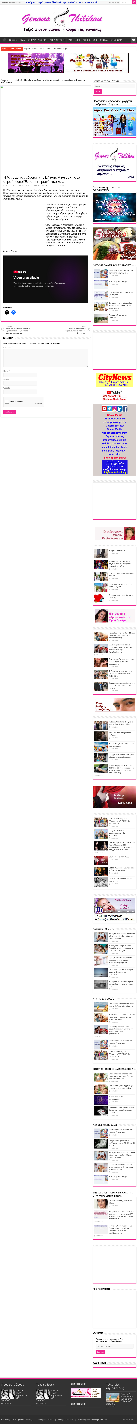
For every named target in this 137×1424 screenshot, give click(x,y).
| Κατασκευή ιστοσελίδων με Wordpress (91, 1419)
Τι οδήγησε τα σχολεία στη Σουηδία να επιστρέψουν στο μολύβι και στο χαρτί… (121, 948)
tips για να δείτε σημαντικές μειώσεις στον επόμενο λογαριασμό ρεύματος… (120, 959)
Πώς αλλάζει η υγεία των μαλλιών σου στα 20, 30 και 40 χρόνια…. (122, 1143)
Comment (8, 347)
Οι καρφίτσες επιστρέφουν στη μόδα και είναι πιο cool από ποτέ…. (122, 685)
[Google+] (112, 2)
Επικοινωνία (91, 2)
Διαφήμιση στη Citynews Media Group (45, 2)
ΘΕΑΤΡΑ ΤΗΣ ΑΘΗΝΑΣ (119, 857)
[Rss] (110, 2)
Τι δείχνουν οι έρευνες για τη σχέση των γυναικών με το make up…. (120, 673)
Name (6, 371)
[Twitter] (118, 2)
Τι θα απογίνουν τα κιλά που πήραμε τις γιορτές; (42, 49)
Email (6, 379)
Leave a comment (53, 186)
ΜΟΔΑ (22, 40)
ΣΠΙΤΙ (77, 40)
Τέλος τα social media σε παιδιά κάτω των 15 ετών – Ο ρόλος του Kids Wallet (122, 936)
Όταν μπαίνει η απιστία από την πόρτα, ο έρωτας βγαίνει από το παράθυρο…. (121, 1076)
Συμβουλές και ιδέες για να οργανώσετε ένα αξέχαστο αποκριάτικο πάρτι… (120, 563)
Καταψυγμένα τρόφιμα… (119, 281)
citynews (7, 186)
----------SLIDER (15, 80)
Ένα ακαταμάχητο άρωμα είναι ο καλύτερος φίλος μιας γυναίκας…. (121, 661)
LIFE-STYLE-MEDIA (39, 186)
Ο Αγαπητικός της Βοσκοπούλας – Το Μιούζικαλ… (117, 832)
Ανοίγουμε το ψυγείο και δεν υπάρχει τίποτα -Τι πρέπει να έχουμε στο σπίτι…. (121, 1166)
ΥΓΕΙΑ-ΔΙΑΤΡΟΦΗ (57, 40)
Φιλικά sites (74, 2)
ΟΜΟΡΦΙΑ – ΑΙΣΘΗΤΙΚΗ (37, 40)
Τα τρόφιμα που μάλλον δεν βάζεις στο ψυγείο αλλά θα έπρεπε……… (120, 305)
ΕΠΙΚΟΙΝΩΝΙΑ (116, 40)
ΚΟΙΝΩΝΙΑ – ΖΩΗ (90, 40)
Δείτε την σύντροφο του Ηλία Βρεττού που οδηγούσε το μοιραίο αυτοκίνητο (18, 330)
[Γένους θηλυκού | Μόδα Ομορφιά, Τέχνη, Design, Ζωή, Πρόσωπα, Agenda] (62, 20)
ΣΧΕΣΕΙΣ (13, 40)
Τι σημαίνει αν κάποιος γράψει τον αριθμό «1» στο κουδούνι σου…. (121, 983)
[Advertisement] (45, 152)
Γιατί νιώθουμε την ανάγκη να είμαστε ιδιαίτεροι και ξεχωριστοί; (121, 971)
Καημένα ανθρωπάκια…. (119, 550)
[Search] (134, 2)
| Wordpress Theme (43, 1419)
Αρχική (3, 80)
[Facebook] (116, 2)
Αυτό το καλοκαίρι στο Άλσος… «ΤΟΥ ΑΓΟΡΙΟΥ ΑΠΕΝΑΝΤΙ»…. (119, 820)
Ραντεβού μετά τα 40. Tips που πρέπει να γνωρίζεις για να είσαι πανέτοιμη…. (122, 635)
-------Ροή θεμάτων (28, 186)
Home (4, 40)
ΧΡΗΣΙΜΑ (104, 40)
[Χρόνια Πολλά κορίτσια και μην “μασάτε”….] (8, 1394)
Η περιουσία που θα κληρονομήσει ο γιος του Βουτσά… (75, 330)
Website (6, 388)
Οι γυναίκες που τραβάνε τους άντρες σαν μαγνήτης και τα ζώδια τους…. (121, 1110)
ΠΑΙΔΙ (70, 40)
